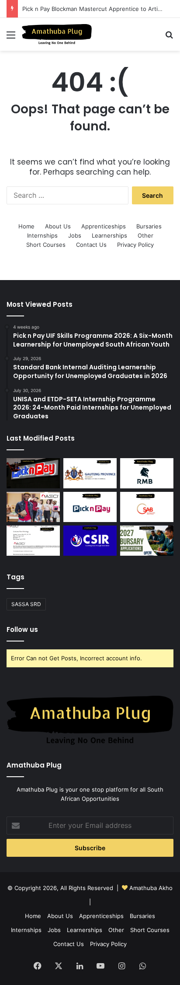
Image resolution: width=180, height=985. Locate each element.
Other (145, 235)
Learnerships (109, 235)
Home (26, 226)
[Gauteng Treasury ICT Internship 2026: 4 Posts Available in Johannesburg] (90, 473)
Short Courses (46, 244)
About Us (58, 226)
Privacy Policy (135, 244)
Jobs (74, 235)
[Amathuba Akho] (57, 34)
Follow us (22, 629)
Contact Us (91, 244)
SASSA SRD (26, 604)
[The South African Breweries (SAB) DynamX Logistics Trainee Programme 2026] (146, 507)
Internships (42, 235)
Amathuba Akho (151, 887)
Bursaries (149, 226)
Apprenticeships (103, 226)
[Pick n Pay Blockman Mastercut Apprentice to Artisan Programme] (90, 507)
